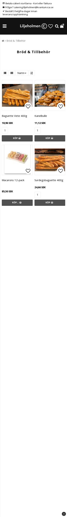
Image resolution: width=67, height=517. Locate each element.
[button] (50, 26)
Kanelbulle (40, 116)
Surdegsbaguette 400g (48, 180)
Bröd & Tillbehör (16, 40)
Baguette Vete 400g (14, 116)
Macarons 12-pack (13, 180)
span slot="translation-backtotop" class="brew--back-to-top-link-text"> (64, 514)
